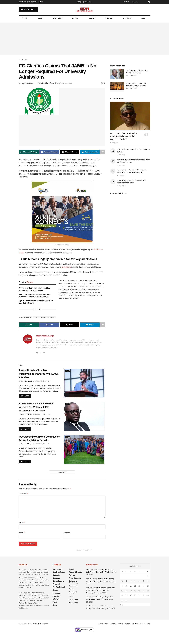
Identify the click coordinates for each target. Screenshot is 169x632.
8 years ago (131, 88)
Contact (40, 2)
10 (126, 586)
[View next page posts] (39, 309)
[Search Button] (148, 2)
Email (22, 532)
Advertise (27, 2)
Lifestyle (108, 18)
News (39, 18)
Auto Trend (57, 569)
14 (143, 586)
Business (57, 18)
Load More (62, 472)
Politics (75, 18)
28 (143, 596)
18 (131, 591)
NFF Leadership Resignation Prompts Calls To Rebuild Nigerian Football (123, 136)
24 (126, 596)
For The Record (59, 587)
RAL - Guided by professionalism (38, 624)
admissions (66, 267)
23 (122, 596)
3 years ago (131, 76)
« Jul (121, 604)
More (143, 18)
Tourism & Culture (73, 593)
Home (25, 18)
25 (131, 596)
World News (73, 603)
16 (122, 591)
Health (55, 590)
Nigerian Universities (47, 317)
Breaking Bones (59, 572)
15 (148, 586)
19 (135, 591)
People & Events (75, 572)
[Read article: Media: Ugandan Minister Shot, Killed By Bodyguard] (117, 74)
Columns (56, 578)
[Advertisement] (84, 39)
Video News (73, 600)
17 (126, 591)
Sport (71, 589)
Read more (26, 396)
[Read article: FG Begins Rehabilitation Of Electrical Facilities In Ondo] (117, 87)
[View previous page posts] (35, 309)
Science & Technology (73, 582)
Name (22, 522)
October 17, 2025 (42, 83)
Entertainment (58, 581)
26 (135, 596)
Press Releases (75, 578)
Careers (33, 2)
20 (139, 591)
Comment (23, 493)
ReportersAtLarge (27, 83)
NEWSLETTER (29, 9)
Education (27, 317)
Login (127, 2)
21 (143, 591)
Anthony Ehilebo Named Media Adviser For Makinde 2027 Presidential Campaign (36, 407)
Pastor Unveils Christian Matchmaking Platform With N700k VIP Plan (38, 374)
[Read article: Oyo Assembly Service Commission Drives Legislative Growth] (84, 450)
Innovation (57, 593)
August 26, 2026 (40, 444)
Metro (55, 602)
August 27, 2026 (40, 381)
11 (130, 586)
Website (67, 533)
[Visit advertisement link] (62, 212)
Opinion (72, 569)
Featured (56, 584)
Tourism (91, 18)
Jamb (36, 317)
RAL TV (126, 18)
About (21, 2)
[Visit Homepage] (84, 9)
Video (71, 597)
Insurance (56, 596)
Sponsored (73, 586)
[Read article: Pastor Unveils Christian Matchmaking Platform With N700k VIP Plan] (84, 383)
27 (139, 596)
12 (135, 586)
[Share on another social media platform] (102, 152)
